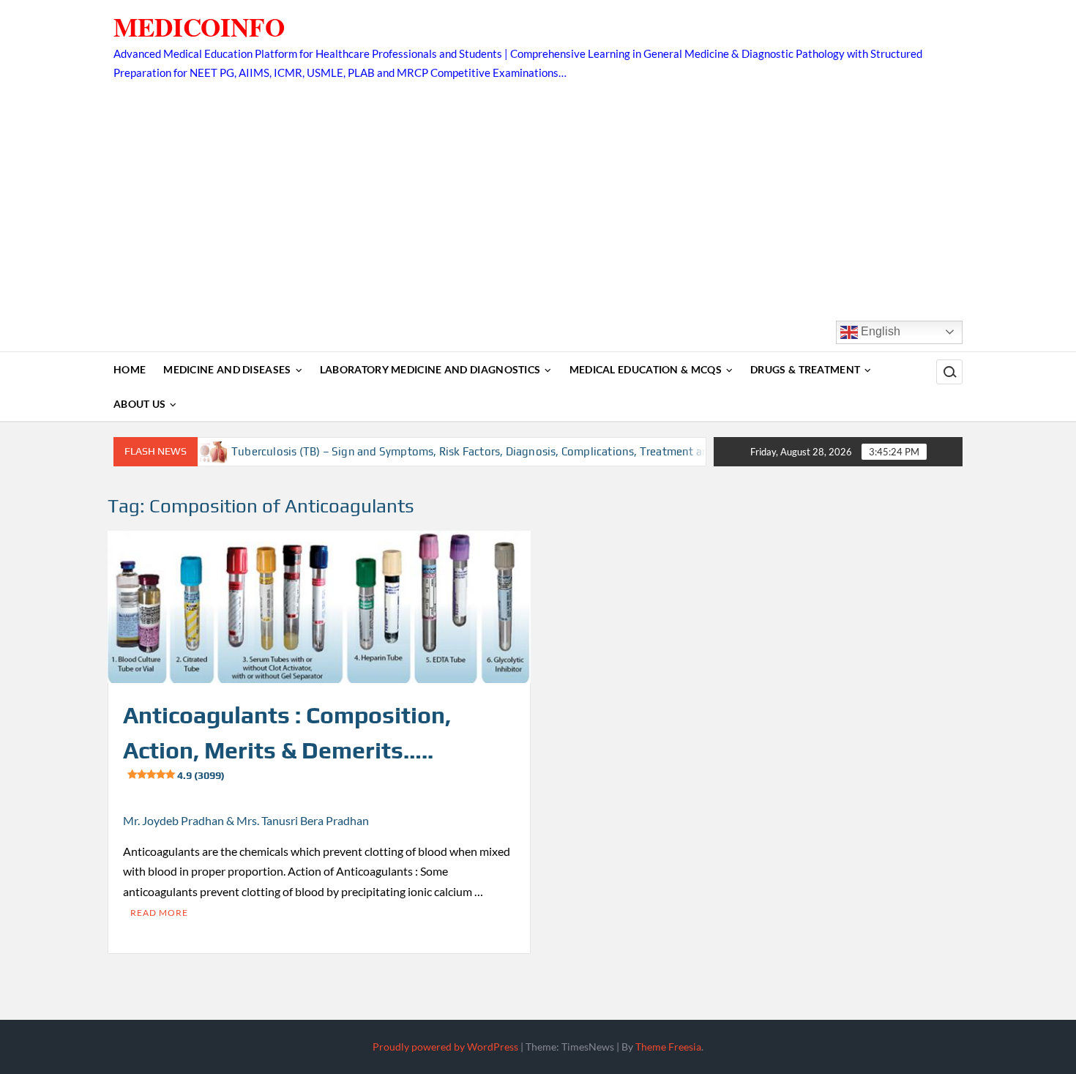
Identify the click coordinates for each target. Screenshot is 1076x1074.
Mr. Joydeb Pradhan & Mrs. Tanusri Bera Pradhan (246, 820)
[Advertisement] (538, 192)
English (879, 331)
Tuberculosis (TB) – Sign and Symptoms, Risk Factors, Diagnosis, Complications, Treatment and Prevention (477, 451)
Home (129, 369)
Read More (159, 912)
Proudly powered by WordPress (445, 1046)
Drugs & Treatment (805, 369)
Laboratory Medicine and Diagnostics (430, 369)
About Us (139, 404)
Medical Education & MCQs (645, 369)
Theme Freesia (668, 1046)
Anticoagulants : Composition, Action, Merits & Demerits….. (287, 741)
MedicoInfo (199, 26)
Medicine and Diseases (227, 369)
